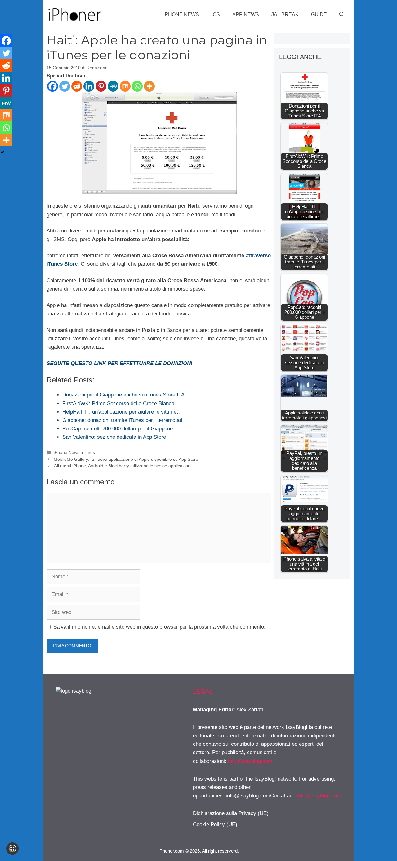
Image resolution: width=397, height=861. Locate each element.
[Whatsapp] (137, 86)
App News (245, 14)
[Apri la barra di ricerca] (341, 14)
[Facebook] (52, 86)
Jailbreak (285, 14)
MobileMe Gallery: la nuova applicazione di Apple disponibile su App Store (126, 459)
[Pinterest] (101, 86)
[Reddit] (76, 86)
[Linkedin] (88, 86)
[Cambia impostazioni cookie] (12, 848)
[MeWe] (113, 86)
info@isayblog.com (250, 761)
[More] (149, 86)
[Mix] (125, 86)
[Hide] (2, 152)
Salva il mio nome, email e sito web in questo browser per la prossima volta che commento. (159, 627)
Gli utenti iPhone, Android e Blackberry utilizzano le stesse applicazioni (122, 465)
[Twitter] (64, 86)
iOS (216, 14)
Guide (319, 14)
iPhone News (181, 14)
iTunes (88, 452)
